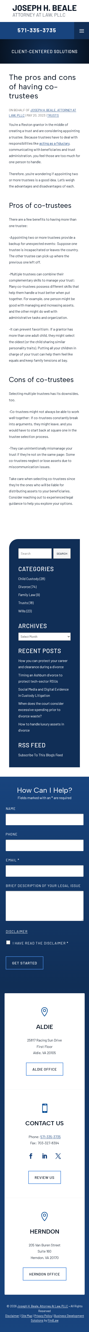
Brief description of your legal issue (43, 886)
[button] (81, 30)
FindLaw (53, 1320)
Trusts (53, 115)
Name (11, 808)
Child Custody (28, 578)
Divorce (24, 586)
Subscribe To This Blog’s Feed (40, 755)
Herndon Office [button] (44, 1274)
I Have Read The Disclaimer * (40, 943)
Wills (22, 611)
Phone (12, 834)
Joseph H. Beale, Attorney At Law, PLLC (42, 1306)
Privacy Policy (43, 1316)
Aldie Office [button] (44, 1069)
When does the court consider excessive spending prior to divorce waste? (41, 709)
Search (62, 553)
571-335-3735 (37, 30)
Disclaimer (17, 931)
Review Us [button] (45, 1177)
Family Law (26, 594)
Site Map (26, 1316)
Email (12, 860)
